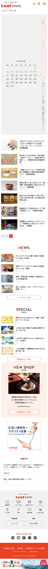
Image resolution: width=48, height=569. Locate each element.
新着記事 (14, 518)
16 (7, 79)
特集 (33, 518)
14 (30, 75)
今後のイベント (43, 52)
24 (12, 82)
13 (25, 75)
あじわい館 (33, 523)
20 (25, 79)
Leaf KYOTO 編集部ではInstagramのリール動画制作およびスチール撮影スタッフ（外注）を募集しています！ (23, 466)
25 (16, 82)
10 (12, 75)
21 (30, 79)
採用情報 (28, 548)
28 (30, 82)
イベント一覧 (43, 71)
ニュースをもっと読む (24, 297)
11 (16, 75)
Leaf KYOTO (5, 11)
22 (35, 79)
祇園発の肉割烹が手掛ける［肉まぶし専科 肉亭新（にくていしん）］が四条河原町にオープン (24, 400)
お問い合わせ (34, 551)
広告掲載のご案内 (8, 548)
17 (12, 79)
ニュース (14, 523)
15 (35, 75)
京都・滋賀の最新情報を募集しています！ (18, 479)
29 (35, 82)
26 (21, 82)
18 (16, 79)
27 (25, 82)
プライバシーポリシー (20, 551)
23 (7, 82)
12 (21, 75)
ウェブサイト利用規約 (38, 548)
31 (12, 86)
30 (7, 86)
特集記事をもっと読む (24, 359)
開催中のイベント (43, 29)
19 (21, 79)
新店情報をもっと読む (24, 412)
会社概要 (20, 548)
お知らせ (6, 473)
